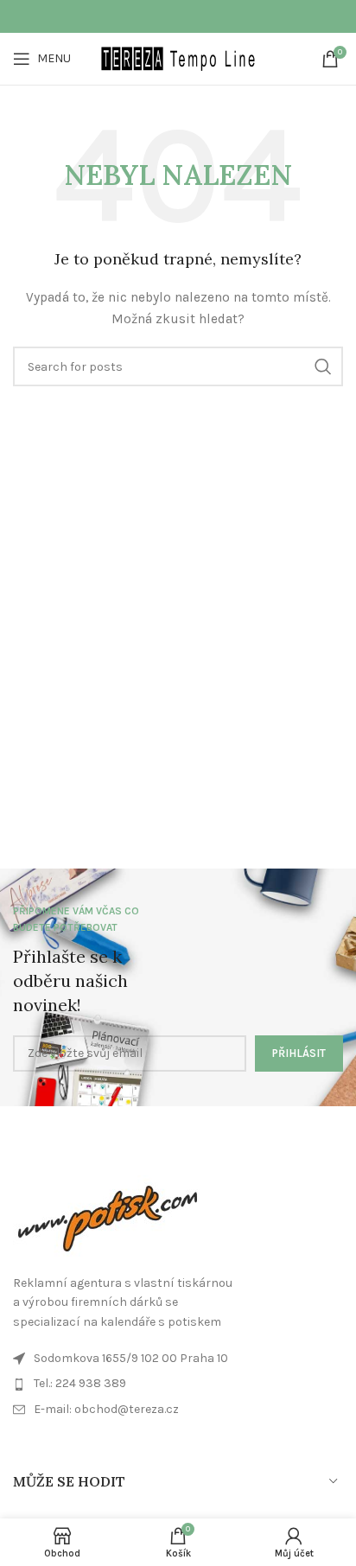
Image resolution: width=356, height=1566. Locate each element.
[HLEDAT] (323, 366)
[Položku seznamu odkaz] (178, 1409)
